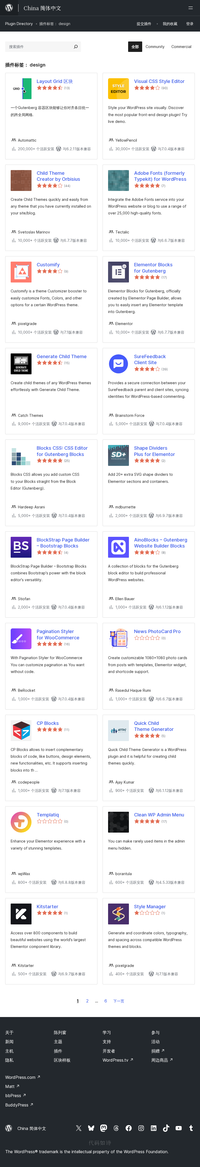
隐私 (9, 1060)
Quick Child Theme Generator (154, 726)
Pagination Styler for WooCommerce (58, 634)
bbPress (15, 1095)
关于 (9, 1032)
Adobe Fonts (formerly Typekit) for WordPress (160, 176)
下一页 (118, 1001)
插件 (58, 1051)
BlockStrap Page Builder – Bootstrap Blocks (63, 543)
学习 (107, 1032)
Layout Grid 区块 (55, 81)
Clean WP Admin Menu (159, 814)
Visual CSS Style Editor (159, 81)
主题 (58, 1041)
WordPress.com (23, 1077)
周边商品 (162, 1060)
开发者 (109, 1051)
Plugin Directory (19, 23)
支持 (107, 1041)
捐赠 (158, 1051)
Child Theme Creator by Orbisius (58, 176)
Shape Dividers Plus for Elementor (154, 451)
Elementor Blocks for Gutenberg (153, 267)
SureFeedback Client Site (150, 359)
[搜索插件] (76, 46)
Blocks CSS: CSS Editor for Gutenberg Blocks (62, 451)
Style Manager (150, 906)
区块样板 (62, 1060)
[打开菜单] (191, 8)
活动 (155, 1041)
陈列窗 (60, 1032)
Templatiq (48, 814)
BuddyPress (19, 1105)
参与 (155, 1032)
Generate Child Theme (62, 356)
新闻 (9, 1041)
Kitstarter (47, 906)
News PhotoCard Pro (157, 631)
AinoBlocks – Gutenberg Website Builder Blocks (160, 543)
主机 (9, 1051)
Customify (48, 264)
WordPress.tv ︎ (118, 1060)
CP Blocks (48, 723)
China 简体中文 (31, 1128)
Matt (12, 1086)
